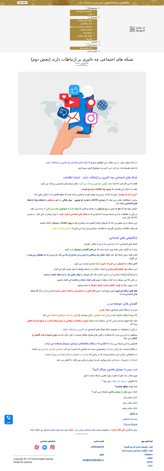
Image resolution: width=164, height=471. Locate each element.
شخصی (125, 419)
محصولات (93, 8)
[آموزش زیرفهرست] (90, 17)
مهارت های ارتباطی (92, 430)
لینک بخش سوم (129, 408)
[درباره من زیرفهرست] (87, 45)
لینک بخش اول (130, 397)
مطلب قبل (125, 163)
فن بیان (78, 430)
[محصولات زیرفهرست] (87, 8)
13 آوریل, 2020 (82, 63)
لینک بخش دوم (130, 403)
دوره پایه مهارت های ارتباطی (55, 430)
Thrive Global (130, 424)
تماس (8, 422)
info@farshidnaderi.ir (93, 460)
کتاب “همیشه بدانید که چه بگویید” (138, 447)
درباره (150, 465)
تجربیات (133, 419)
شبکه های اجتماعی (64, 184)
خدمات (150, 462)
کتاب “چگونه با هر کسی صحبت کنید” (137, 450)
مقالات (150, 458)
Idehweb (28, 462)
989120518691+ (97, 447)
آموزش (94, 17)
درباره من (93, 45)
